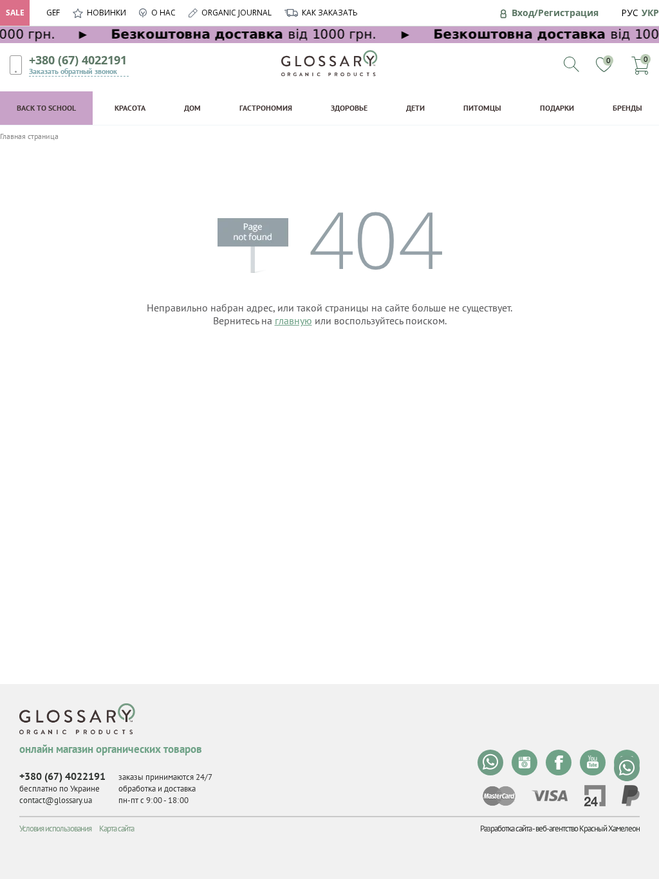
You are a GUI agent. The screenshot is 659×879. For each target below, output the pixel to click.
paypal (631, 795)
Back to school (46, 108)
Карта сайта (116, 828)
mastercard (499, 796)
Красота (130, 108)
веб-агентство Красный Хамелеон (587, 828)
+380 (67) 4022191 (78, 60)
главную (293, 320)
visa (550, 795)
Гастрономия (265, 108)
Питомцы (482, 108)
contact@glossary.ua (55, 800)
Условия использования (55, 828)
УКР (650, 12)
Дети (415, 108)
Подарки (557, 108)
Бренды (627, 108)
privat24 (595, 795)
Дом (192, 108)
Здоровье (349, 108)
